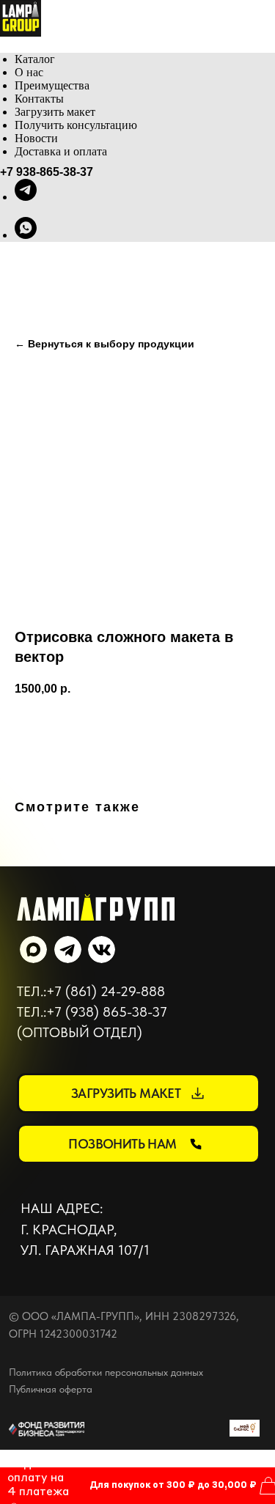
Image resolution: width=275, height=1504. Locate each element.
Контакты (39, 98)
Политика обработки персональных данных (106, 1372)
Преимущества (52, 85)
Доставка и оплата (61, 151)
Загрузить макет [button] (55, 112)
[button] (138, 1093)
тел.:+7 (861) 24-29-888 (91, 991)
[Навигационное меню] (8, 45)
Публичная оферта (50, 1389)
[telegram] (26, 197)
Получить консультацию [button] (76, 125)
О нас (29, 72)
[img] (102, 950)
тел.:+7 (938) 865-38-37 (92, 1011)
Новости (36, 138)
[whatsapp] (26, 235)
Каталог (35, 59)
